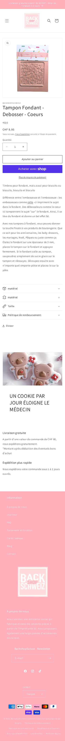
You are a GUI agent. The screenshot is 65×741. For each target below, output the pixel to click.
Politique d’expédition (17, 733)
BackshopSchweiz (19, 718)
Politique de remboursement (37, 723)
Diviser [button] (10, 325)
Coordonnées (36, 733)
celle (30, 202)
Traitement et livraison (19, 530)
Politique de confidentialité (21, 728)
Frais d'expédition (22, 134)
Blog (9, 546)
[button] (7, 21)
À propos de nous (17, 506)
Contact (11, 553)
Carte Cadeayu (15, 538)
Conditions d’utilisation (48, 728)
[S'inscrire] (50, 658)
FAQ (9, 522)
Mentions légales (53, 733)
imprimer (12, 514)
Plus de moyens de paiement (32, 177)
